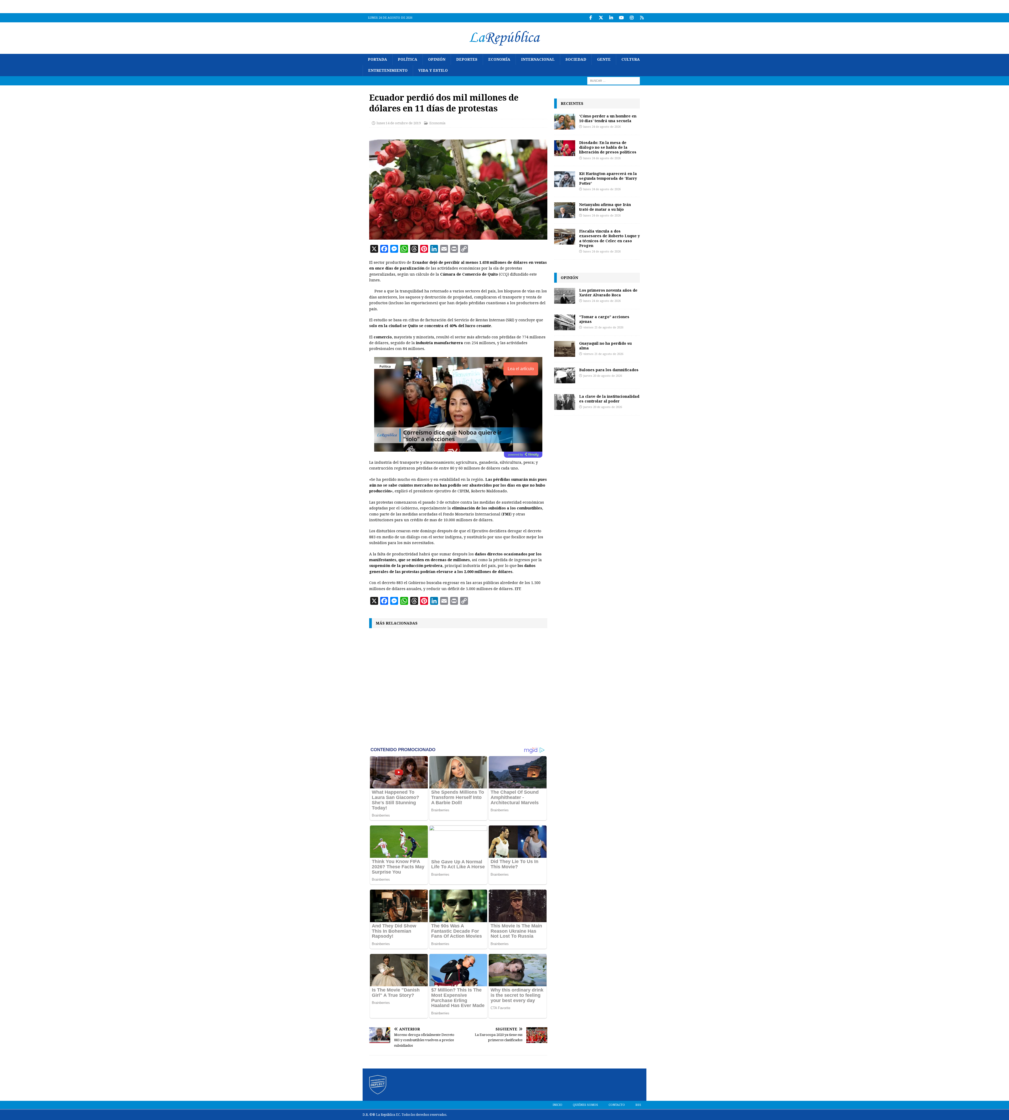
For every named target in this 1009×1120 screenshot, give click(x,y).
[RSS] (641, 17)
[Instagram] (631, 17)
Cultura (630, 59)
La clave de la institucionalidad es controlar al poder (609, 399)
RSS (638, 1105)
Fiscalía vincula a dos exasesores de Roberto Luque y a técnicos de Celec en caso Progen (609, 238)
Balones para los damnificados (609, 369)
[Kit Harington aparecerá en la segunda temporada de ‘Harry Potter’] (564, 179)
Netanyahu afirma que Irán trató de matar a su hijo (605, 207)
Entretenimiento (388, 70)
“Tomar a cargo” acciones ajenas (604, 319)
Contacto (617, 1105)
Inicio (557, 1105)
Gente (604, 59)
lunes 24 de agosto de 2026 (602, 126)
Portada (377, 59)
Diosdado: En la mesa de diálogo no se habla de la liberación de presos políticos (607, 147)
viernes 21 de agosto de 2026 (603, 327)
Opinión (436, 59)
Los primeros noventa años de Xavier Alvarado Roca (608, 292)
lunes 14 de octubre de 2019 (399, 123)
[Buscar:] (613, 80)
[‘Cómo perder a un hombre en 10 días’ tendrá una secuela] (564, 122)
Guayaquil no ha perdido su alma (605, 345)
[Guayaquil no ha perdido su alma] (564, 349)
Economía (499, 59)
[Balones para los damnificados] (564, 375)
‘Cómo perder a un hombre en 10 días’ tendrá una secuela (607, 118)
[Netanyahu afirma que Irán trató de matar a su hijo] (564, 210)
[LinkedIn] (611, 17)
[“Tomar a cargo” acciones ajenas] (564, 322)
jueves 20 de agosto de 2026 (602, 376)
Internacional (538, 59)
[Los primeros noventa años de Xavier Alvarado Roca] (564, 296)
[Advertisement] (458, 686)
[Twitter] (600, 17)
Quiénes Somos (585, 1105)
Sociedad (575, 59)
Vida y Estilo (433, 70)
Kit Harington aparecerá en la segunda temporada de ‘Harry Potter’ (608, 178)
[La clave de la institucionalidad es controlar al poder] (564, 402)
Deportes (466, 59)
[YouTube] (621, 17)
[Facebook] (590, 17)
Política (407, 59)
